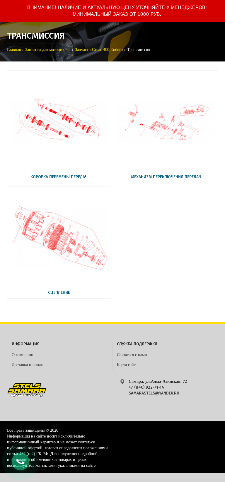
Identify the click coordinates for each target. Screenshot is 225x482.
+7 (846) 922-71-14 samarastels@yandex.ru (154, 390)
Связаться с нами (132, 355)
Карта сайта (127, 365)
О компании (22, 355)
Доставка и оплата (28, 365)
